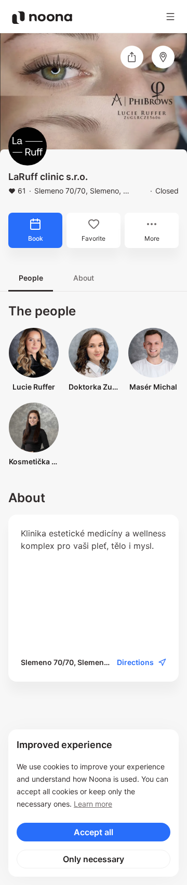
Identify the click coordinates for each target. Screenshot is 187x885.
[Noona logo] (42, 17)
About (83, 277)
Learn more (93, 803)
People (31, 277)
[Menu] (170, 16)
